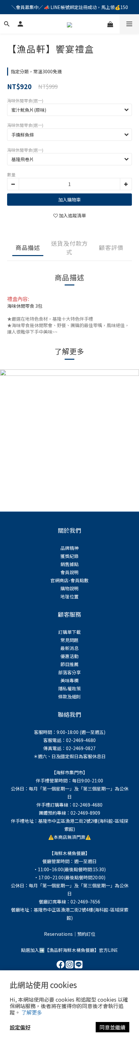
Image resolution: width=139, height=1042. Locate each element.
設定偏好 (20, 1027)
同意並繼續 (112, 1027)
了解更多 (31, 1012)
